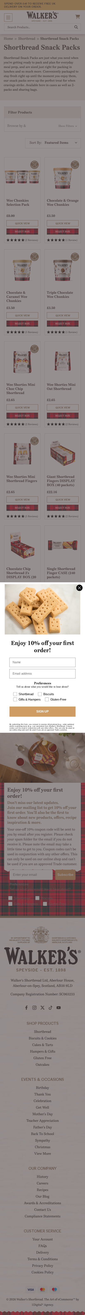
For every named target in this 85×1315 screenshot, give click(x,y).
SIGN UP (42, 711)
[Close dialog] (79, 588)
